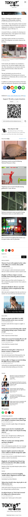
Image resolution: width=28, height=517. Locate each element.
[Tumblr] (19, 87)
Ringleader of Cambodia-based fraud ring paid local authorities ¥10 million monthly (13, 462)
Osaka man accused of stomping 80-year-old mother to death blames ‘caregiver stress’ (14, 339)
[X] (8, 87)
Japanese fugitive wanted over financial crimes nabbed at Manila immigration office (14, 451)
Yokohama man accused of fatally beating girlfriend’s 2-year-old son (13, 187)
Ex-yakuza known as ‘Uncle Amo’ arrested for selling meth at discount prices (13, 493)
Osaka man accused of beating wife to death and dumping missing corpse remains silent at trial (14, 330)
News (24, 95)
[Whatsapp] (16, 87)
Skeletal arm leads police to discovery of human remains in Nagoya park (13, 350)
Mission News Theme (10, 515)
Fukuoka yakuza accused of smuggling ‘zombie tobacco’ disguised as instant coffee (13, 474)
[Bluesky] (14, 91)
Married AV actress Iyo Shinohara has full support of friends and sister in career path (17, 377)
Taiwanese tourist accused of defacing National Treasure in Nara (12, 162)
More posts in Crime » (22, 138)
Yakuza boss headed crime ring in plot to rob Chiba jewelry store (14, 483)
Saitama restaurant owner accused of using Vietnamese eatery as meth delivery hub (13, 213)
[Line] (23, 87)
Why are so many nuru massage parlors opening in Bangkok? (13, 441)
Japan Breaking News (16, 95)
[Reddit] (12, 87)
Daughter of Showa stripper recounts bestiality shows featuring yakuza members (14, 275)
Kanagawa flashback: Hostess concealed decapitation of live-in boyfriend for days (13, 287)
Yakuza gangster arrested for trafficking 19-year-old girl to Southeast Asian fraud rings (14, 419)
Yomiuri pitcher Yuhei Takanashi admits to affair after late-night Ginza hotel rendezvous (17, 390)
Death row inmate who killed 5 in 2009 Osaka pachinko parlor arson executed (12, 319)
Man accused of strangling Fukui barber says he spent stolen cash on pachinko (13, 238)
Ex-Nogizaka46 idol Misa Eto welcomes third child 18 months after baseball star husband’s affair (18, 383)
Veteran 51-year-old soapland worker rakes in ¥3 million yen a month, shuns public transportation (14, 264)
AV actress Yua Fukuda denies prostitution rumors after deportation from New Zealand (17, 396)
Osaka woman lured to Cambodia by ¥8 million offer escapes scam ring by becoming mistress (18, 402)
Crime (8, 95)
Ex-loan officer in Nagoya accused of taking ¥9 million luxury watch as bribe (14, 360)
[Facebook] (5, 87)
